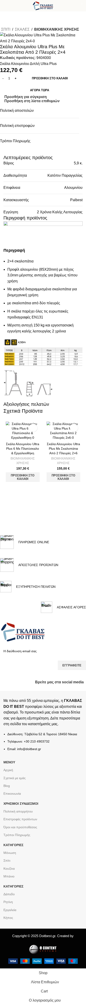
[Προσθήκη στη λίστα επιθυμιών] (33, 428)
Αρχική (8, 770)
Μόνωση (9, 853)
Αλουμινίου (73, 188)
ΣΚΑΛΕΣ (22, 29)
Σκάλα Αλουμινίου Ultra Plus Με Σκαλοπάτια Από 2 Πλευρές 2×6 (63, 448)
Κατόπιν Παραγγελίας (65, 175)
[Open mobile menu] (5, 5)
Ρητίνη (8, 902)
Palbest (76, 200)
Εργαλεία (9, 910)
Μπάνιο (8, 876)
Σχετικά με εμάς (14, 778)
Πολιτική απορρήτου (18, 811)
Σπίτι (6, 860)
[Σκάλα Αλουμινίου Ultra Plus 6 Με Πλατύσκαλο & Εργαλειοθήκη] (23, 431)
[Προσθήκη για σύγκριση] (16, 487)
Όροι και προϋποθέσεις (20, 827)
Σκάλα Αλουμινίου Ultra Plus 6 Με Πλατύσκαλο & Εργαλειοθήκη (22, 448)
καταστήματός (39, 724)
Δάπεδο (9, 894)
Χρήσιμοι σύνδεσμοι (20, 803)
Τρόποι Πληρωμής (16, 835)
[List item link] (43, 744)
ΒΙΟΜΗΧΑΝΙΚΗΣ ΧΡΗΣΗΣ (56, 29)
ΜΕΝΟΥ (9, 762)
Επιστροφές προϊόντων (20, 819)
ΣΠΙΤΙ (5, 29)
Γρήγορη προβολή (29, 487)
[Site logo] (43, 5)
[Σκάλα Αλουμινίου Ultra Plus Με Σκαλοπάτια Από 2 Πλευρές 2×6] (63, 431)
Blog (6, 786)
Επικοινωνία (12, 793)
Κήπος (8, 917)
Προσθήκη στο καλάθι (50, 78)
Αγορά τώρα (39, 90)
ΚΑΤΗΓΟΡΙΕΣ (13, 845)
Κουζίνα (9, 868)
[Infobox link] (24, 542)
